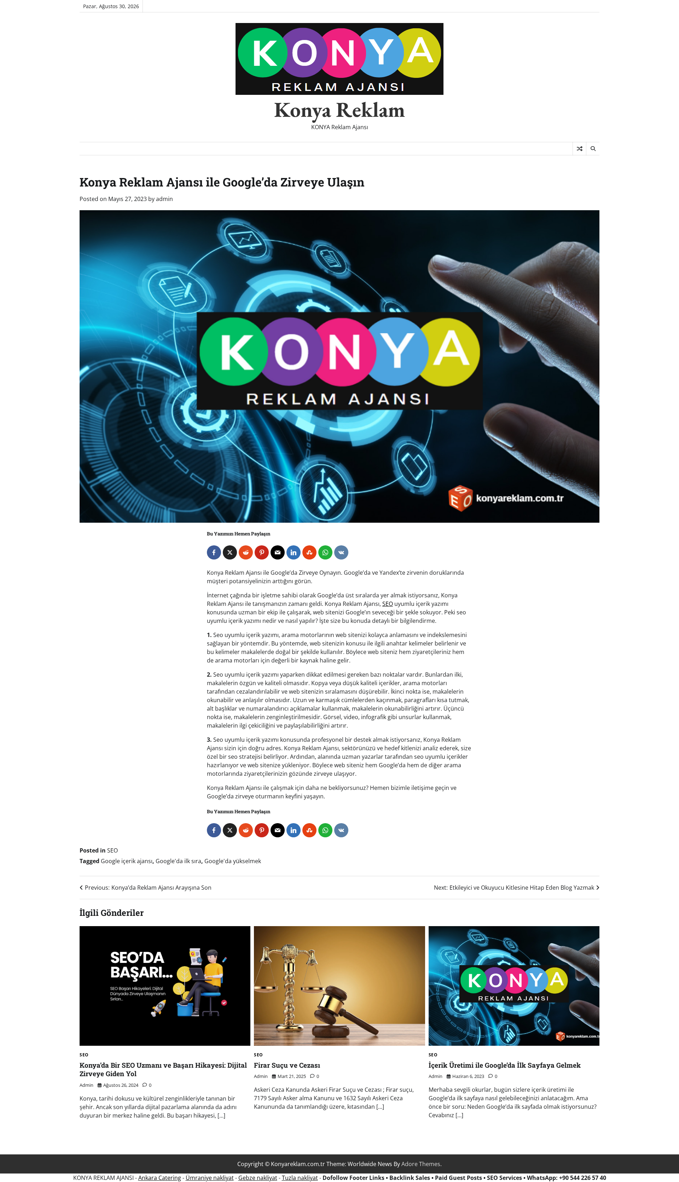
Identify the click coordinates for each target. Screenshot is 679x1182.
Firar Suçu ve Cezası (287, 1065)
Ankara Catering (159, 1178)
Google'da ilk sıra (178, 861)
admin (164, 199)
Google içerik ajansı (126, 861)
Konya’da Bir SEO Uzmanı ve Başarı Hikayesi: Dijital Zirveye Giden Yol (163, 1069)
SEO (387, 604)
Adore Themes (420, 1164)
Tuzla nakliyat (300, 1178)
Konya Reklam (339, 109)
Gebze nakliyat (257, 1178)
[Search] (592, 148)
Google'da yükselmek (232, 861)
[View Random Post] (579, 148)
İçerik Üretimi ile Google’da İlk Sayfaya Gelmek (505, 1065)
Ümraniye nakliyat (210, 1178)
